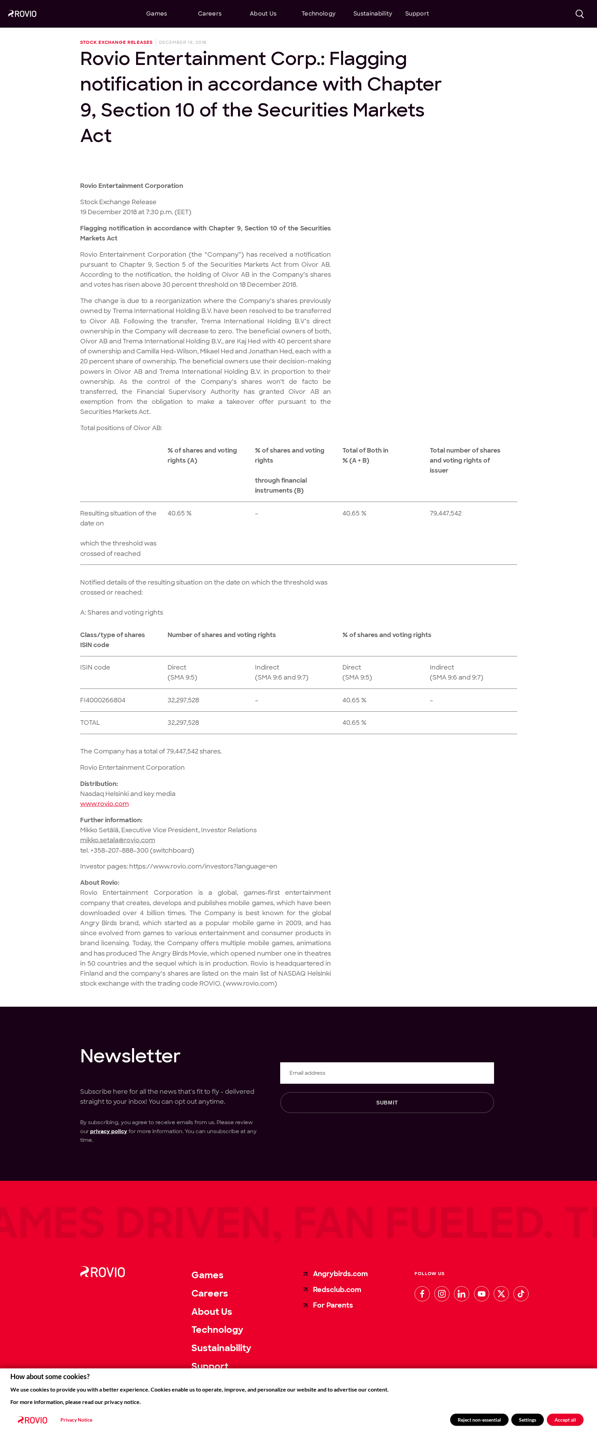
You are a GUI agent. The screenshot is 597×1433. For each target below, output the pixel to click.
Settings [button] (527, 1420)
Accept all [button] (565, 1420)
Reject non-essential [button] (479, 1420)
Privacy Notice (76, 1419)
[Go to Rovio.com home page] (22, 14)
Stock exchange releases (116, 42)
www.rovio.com (104, 804)
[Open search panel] (580, 14)
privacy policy (108, 1131)
